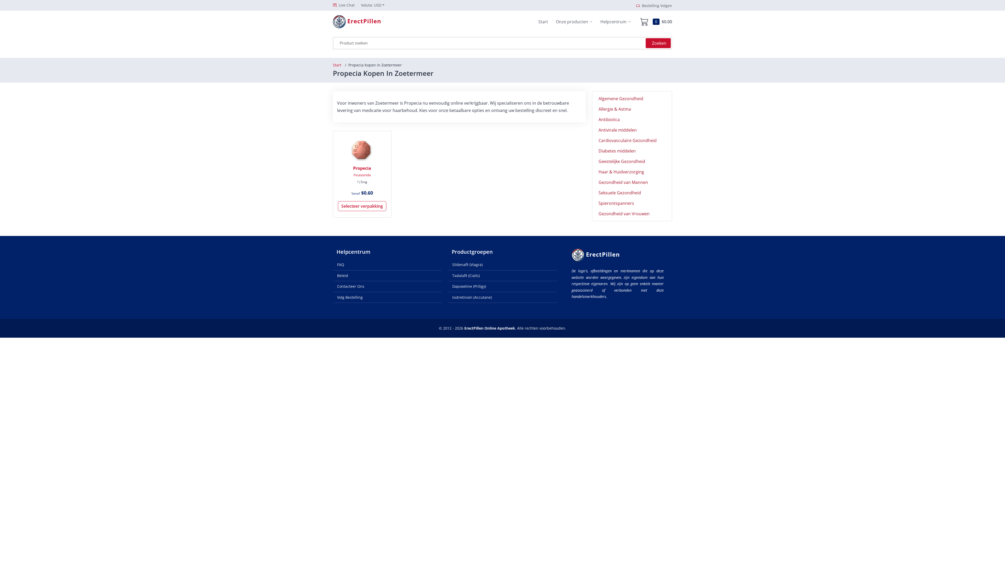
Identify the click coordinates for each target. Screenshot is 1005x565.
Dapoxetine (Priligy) (469, 286)
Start (543, 22)
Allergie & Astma (615, 109)
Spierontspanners (616, 203)
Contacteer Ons (350, 286)
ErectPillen (603, 254)
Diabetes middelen (617, 151)
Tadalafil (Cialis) (466, 275)
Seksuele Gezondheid (620, 193)
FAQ (340, 264)
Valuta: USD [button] (371, 5)
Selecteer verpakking (362, 206)
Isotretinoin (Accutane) (472, 297)
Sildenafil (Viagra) (467, 264)
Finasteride (362, 175)
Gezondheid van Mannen (623, 182)
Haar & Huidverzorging (621, 172)
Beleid (342, 275)
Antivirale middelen (618, 130)
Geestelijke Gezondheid (622, 161)
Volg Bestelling (350, 297)
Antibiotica (609, 119)
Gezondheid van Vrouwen (624, 214)
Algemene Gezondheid (621, 98)
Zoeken (659, 43)
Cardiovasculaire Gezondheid (628, 140)
